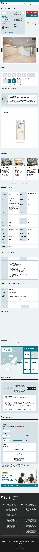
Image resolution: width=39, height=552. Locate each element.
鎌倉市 (28, 531)
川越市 (16, 508)
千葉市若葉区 (30, 505)
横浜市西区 (34, 519)
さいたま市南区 (8, 508)
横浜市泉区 (26, 525)
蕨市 (14, 510)
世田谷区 (9, 521)
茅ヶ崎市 (35, 531)
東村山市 (16, 526)
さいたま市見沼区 (8, 505)
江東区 (11, 520)
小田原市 (32, 531)
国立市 (9, 527)
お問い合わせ (25, 541)
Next (37, 50)
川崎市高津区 (27, 527)
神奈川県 (8, 368)
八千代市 (32, 508)
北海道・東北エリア (27, 355)
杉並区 (16, 521)
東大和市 (16, 527)
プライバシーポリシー (8, 541)
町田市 (7, 526)
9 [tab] (23, 183)
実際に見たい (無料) (34, 12)
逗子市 (26, 532)
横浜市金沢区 (30, 521)
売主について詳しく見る (31, 388)
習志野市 (26, 508)
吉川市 (12, 514)
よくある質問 (20, 541)
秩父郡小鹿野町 (12, 515)
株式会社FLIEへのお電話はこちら (32, 541)
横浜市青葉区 (30, 525)
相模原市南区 (31, 530)
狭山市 (7, 510)
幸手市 (7, 514)
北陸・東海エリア (27, 362)
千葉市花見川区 (31, 504)
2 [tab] (12, 183)
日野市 (14, 526)
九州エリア (34, 369)
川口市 (9, 509)
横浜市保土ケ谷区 (33, 520)
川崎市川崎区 (27, 526)
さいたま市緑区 (12, 508)
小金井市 (9, 526)
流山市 (30, 508)
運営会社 (17, 541)
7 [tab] (20, 183)
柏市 (28, 508)
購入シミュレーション (14, 200)
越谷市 (13, 510)
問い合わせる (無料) (34, 15)
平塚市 (26, 531)
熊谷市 (7, 509)
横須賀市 (34, 530)
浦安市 (28, 509)
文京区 (15, 519)
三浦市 (28, 532)
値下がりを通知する (7, 19)
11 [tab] (26, 183)
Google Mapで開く (4, 340)
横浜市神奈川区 (31, 519)
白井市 (26, 510)
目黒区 (15, 520)
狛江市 (14, 527)
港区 (11, 519)
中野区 (14, 521)
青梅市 (9, 525)
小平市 (12, 526)
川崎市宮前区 (34, 527)
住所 (15, 13)
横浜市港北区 (34, 521)
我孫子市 (35, 508)
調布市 (15, 525)
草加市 (11, 510)
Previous (1, 50)
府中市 (11, 525)
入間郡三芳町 (8, 515)
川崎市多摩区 (30, 527)
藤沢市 (30, 531)
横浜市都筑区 (34, 525)
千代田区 (7, 519)
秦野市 (30, 532)
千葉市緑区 (34, 505)
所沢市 (11, 509)
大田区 (7, 521)
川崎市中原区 (34, 526)
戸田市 (17, 510)
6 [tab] (18, 183)
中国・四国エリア (27, 369)
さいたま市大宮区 (12, 504)
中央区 (9, 519)
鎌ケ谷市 (26, 509)
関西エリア (34, 362)
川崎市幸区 (30, 526)
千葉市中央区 (27, 504)
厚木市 (32, 532)
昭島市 (13, 525)
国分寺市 (7, 527)
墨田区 (9, 520)
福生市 (12, 527)
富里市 (28, 510)
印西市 (35, 509)
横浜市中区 (26, 520)
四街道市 (31, 509)
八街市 (33, 509)
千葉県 (19, 363)
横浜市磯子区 (27, 521)
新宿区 (13, 519)
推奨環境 (13, 541)
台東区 (7, 520)
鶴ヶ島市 (9, 514)
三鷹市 (7, 525)
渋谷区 (12, 521)
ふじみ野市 (14, 514)
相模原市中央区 (27, 530)
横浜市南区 (29, 520)
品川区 (13, 520)
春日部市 (16, 509)
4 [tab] (15, 183)
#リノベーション (4, 32)
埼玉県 (3, 504)
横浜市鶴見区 (27, 519)
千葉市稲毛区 (27, 505)
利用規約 (3, 541)
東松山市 (13, 509)
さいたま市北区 (8, 504)
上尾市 (9, 510)
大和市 (34, 532)
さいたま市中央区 (13, 505)
